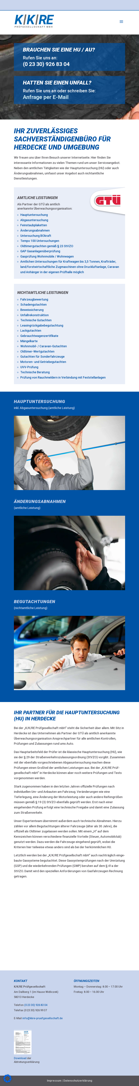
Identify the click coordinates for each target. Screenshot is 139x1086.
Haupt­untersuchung (39, 401)
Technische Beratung (35, 372)
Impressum (54, 1080)
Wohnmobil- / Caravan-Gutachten (43, 346)
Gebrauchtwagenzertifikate (39, 336)
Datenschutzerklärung (77, 1080)
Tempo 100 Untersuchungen (39, 241)
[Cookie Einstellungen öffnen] (7, 1081)
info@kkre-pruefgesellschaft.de (42, 1018)
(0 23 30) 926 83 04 (35, 1005)
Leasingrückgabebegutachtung (41, 325)
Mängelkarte (29, 341)
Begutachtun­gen (34, 601)
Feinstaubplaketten (33, 225)
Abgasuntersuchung (34, 220)
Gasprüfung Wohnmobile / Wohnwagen (47, 256)
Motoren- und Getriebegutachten (43, 362)
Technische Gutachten (36, 320)
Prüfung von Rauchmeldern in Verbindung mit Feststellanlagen (63, 377)
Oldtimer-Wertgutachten (37, 351)
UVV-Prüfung (29, 367)
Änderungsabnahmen (35, 230)
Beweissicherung (32, 310)
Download (20, 1058)
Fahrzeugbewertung (34, 299)
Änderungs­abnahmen (40, 501)
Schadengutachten (33, 304)
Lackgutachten (30, 330)
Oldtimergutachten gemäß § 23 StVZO (46, 246)
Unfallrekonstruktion (34, 315)
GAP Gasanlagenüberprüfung (40, 251)
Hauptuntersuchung (34, 215)
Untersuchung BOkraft (35, 235)
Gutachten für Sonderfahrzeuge (42, 356)
